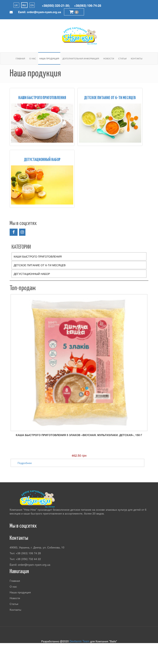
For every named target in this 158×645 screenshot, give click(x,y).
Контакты (136, 58)
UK (16, 5)
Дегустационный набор (42, 159)
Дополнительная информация (80, 58)
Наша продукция (49, 58)
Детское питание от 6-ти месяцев (110, 98)
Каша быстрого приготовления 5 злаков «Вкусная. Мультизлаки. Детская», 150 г (79, 435)
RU (24, 5)
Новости (108, 58)
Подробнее (25, 463)
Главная (20, 58)
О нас (32, 58)
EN (32, 5)
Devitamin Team (79, 641)
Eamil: (39, 12)
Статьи (122, 58)
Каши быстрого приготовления (42, 98)
